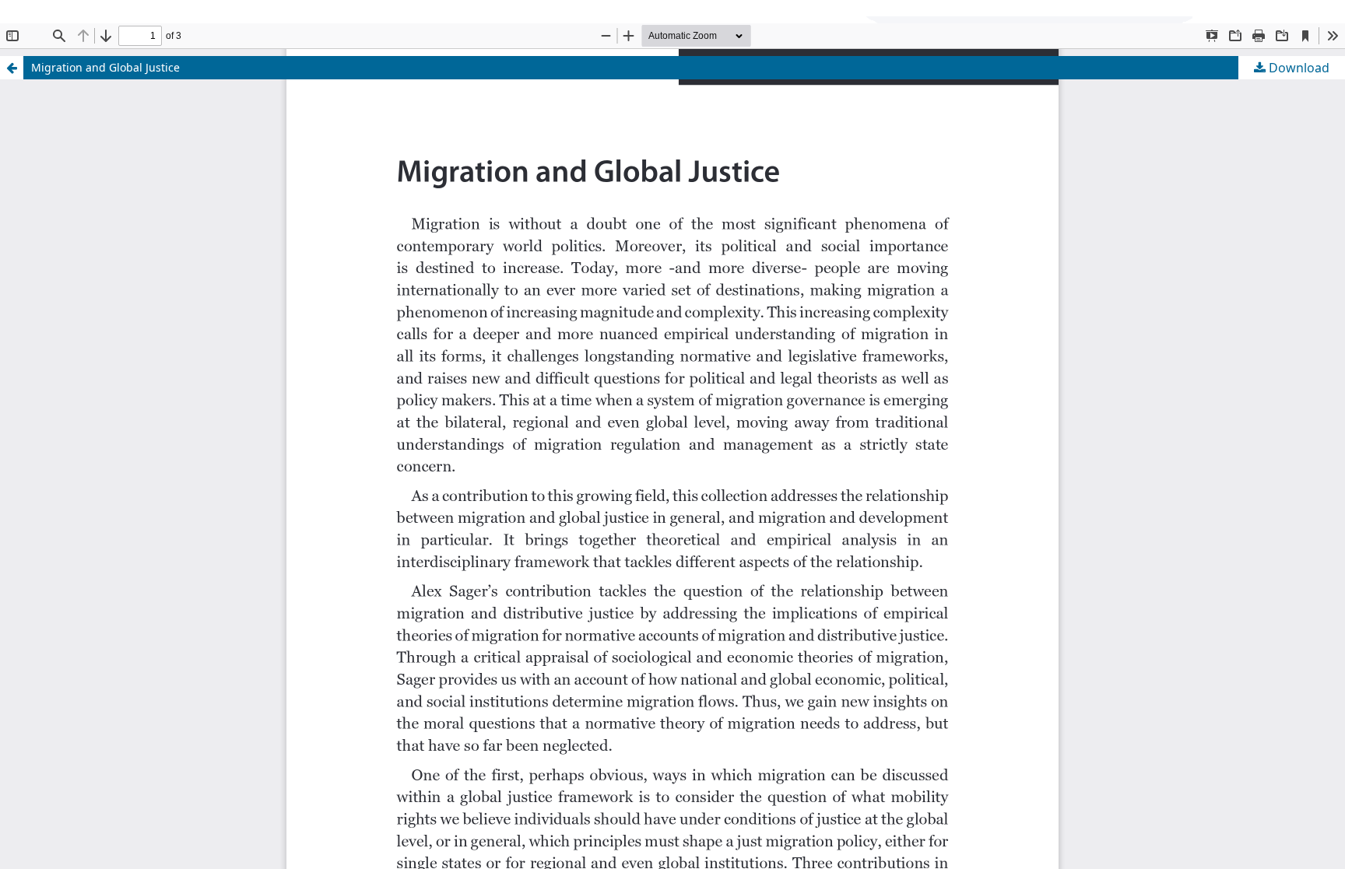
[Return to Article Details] (11, 67)
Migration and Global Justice (105, 67)
